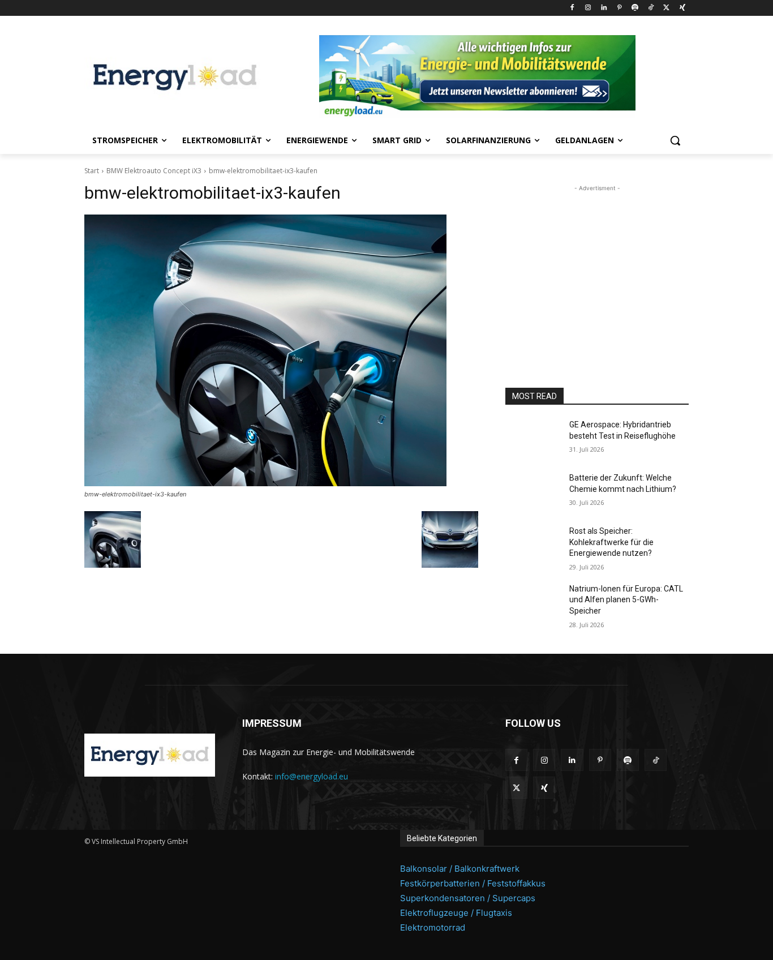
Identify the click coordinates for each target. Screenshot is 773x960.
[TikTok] (651, 8)
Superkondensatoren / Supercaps (467, 898)
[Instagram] (587, 8)
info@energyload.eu (311, 776)
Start (91, 170)
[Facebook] (572, 8)
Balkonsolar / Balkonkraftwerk (459, 868)
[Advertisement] (597, 265)
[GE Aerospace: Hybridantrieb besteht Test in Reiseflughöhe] (532, 438)
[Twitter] (666, 8)
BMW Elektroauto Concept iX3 (153, 170)
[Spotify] (635, 8)
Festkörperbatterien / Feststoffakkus (473, 883)
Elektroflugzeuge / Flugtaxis (456, 912)
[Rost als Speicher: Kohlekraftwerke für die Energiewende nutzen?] (532, 545)
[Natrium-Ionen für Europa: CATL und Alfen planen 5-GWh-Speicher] (532, 603)
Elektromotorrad (432, 927)
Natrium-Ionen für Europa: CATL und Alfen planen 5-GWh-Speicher (626, 599)
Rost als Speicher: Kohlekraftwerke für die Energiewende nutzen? (611, 542)
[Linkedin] (603, 8)
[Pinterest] (619, 8)
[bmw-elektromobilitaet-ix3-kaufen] (281, 350)
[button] (675, 140)
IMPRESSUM (272, 723)
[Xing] (682, 8)
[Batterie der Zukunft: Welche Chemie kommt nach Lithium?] (532, 492)
